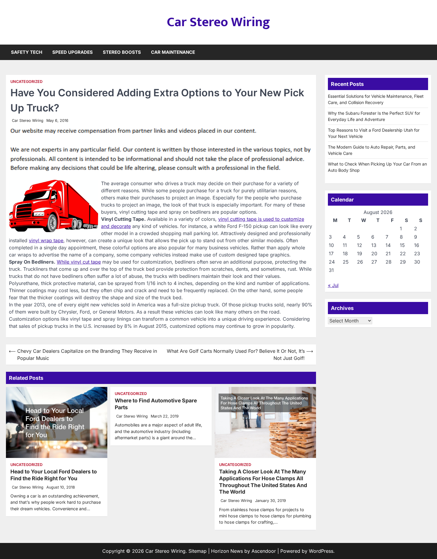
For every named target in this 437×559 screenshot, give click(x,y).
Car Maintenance (173, 52)
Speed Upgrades (72, 52)
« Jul (333, 285)
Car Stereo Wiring (218, 22)
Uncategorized (26, 81)
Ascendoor (263, 551)
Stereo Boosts (122, 52)
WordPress (321, 551)
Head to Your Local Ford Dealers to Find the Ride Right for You (53, 474)
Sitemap (197, 551)
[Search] (426, 52)
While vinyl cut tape (79, 262)
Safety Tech (26, 52)
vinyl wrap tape (46, 240)
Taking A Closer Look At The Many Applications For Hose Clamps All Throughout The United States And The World (263, 481)
